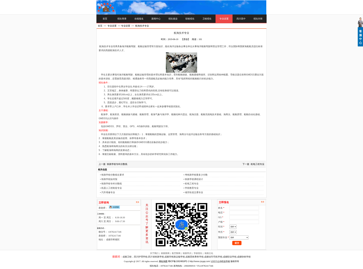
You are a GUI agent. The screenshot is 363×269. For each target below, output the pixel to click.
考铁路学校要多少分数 (196, 175)
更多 (137, 202)
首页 (100, 26)
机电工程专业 (257, 164)
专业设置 (112, 26)
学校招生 (198, 253)
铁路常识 (187, 253)
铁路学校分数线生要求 (112, 175)
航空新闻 (176, 253)
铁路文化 (209, 253)
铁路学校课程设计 (194, 179)
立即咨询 (104, 202)
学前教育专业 (192, 188)
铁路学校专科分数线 (117, 164)
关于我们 (154, 253)
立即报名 (224, 202)
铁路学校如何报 (109, 179)
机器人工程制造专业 (111, 188)
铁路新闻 (165, 253)
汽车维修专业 (108, 192)
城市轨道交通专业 (194, 192)
